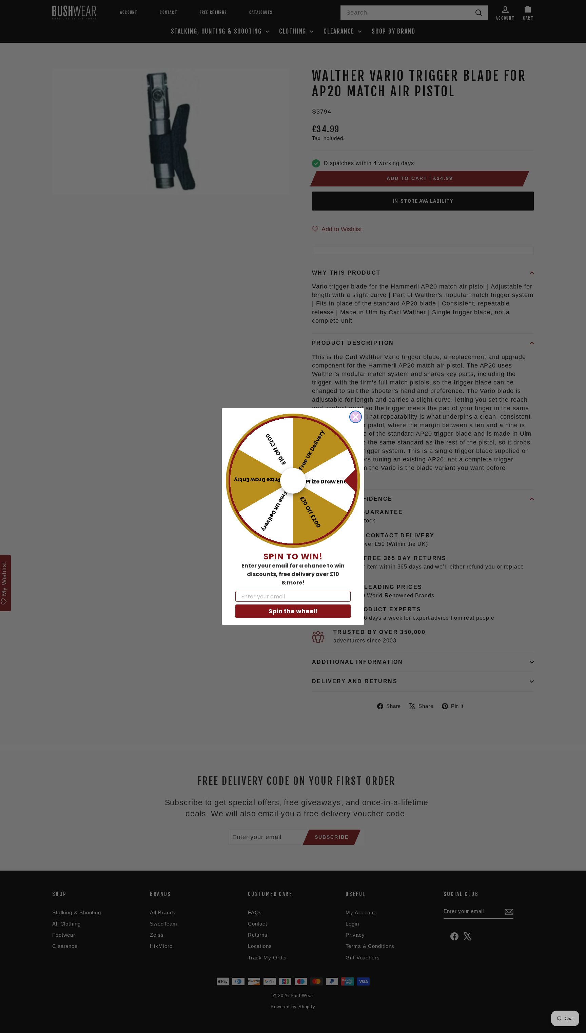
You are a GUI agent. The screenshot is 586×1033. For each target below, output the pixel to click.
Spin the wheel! (293, 611)
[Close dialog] (356, 417)
